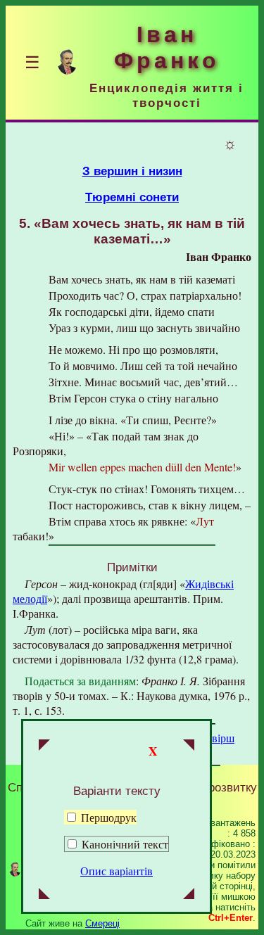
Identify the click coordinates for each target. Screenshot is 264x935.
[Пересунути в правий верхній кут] (189, 746)
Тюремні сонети (132, 197)
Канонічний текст (125, 844)
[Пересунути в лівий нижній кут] (44, 895)
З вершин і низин (132, 171)
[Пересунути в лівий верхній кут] (44, 746)
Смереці (102, 923)
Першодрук (107, 817)
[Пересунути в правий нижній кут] (189, 895)
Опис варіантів (116, 870)
